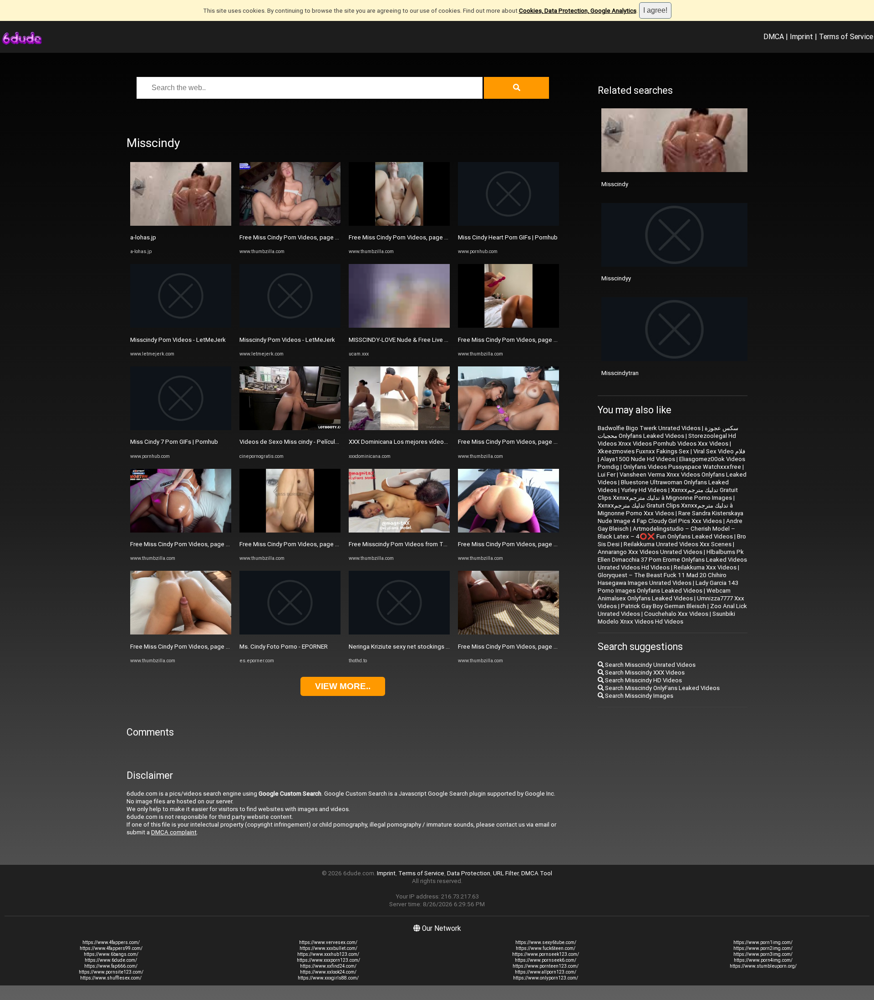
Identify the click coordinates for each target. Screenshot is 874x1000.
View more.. (343, 686)
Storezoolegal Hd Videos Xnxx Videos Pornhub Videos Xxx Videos (667, 439)
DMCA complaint (174, 832)
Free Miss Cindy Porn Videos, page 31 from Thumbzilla (313, 237)
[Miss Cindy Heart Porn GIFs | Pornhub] (508, 224)
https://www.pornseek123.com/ (545, 954)
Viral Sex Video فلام (719, 451)
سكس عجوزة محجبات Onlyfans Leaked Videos (668, 432)
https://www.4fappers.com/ (111, 942)
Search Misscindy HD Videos (643, 680)
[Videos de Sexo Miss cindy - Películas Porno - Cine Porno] (289, 428)
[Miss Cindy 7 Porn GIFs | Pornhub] (180, 428)
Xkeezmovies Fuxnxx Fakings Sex (643, 451)
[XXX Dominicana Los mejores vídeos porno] (399, 428)
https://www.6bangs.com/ (111, 954)
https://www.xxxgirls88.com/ (328, 978)
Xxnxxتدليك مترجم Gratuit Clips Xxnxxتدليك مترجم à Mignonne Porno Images (668, 494)
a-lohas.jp (143, 237)
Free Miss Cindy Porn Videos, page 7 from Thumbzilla (530, 442)
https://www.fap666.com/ (110, 966)
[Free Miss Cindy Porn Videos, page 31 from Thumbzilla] (289, 224)
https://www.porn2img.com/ (763, 948)
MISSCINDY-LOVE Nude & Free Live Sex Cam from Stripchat (428, 340)
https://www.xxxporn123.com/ (328, 960)
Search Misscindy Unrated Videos (650, 665)
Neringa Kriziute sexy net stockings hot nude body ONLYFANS (432, 646)
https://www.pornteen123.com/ (546, 966)
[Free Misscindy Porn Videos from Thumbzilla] (399, 530)
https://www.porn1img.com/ (763, 942)
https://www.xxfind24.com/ (328, 966)
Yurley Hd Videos (644, 490)
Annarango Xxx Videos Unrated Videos (650, 552)
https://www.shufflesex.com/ (111, 978)
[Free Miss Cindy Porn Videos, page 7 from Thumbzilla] (508, 428)
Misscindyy (616, 278)
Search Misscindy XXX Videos (644, 672)
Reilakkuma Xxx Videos (705, 567)
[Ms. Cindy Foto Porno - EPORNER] (289, 632)
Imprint (801, 36)
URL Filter (505, 873)
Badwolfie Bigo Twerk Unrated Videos (649, 428)
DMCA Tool (536, 873)
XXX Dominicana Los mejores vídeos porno (406, 442)
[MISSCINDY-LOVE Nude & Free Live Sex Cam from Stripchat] (399, 326)
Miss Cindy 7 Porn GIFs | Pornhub (174, 442)
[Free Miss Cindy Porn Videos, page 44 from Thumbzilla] (508, 326)
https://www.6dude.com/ (111, 960)
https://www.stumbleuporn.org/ (763, 966)
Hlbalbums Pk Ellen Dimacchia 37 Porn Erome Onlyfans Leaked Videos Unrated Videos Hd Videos (672, 559)
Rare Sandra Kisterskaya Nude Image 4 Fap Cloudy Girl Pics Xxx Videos (670, 517)
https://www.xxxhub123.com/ (328, 954)
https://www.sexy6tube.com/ (545, 942)
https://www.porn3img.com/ (763, 954)
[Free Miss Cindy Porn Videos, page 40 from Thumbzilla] (289, 530)
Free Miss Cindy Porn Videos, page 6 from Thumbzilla (202, 544)
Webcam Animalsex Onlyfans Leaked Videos (664, 594)
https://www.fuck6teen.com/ (545, 948)
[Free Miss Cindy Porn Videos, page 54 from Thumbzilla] (399, 224)
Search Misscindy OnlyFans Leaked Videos (662, 688)
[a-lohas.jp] (180, 224)
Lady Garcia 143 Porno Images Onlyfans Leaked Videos (668, 586)
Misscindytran (620, 373)
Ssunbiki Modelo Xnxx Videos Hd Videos (666, 617)
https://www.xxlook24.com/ (328, 972)
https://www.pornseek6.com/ (545, 960)
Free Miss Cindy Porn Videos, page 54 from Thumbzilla (423, 237)
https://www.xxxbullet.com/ (328, 948)
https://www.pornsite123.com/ (111, 972)
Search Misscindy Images (638, 696)
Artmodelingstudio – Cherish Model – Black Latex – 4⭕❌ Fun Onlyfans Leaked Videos (666, 532)
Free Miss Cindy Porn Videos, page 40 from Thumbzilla (313, 544)
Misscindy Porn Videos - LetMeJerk (178, 340)
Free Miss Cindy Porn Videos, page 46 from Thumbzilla (204, 646)
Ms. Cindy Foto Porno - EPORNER (283, 646)
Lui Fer (606, 474)
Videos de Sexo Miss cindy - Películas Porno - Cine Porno (316, 442)
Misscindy (614, 184)
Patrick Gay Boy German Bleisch (663, 606)
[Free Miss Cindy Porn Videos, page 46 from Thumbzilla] (180, 632)
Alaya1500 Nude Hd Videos (637, 459)
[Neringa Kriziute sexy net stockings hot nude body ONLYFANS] (399, 632)
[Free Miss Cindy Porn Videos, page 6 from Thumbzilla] (180, 530)
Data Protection (468, 873)
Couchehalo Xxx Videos (676, 614)
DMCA (773, 36)
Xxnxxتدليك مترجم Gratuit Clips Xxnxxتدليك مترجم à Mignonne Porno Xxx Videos (665, 509)
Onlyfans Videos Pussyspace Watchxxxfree (682, 467)
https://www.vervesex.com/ (328, 942)
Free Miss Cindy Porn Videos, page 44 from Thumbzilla (532, 340)
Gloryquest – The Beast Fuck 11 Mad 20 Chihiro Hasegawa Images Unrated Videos (662, 579)
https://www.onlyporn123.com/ (545, 978)
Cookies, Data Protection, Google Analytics (577, 11)
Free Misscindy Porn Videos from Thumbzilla (409, 544)
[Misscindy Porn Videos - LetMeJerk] (180, 326)
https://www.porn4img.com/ (763, 960)
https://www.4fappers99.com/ (111, 948)
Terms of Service (846, 36)
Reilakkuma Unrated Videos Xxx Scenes (678, 544)
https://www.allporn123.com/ (545, 972)
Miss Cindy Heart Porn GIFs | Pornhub (508, 237)
